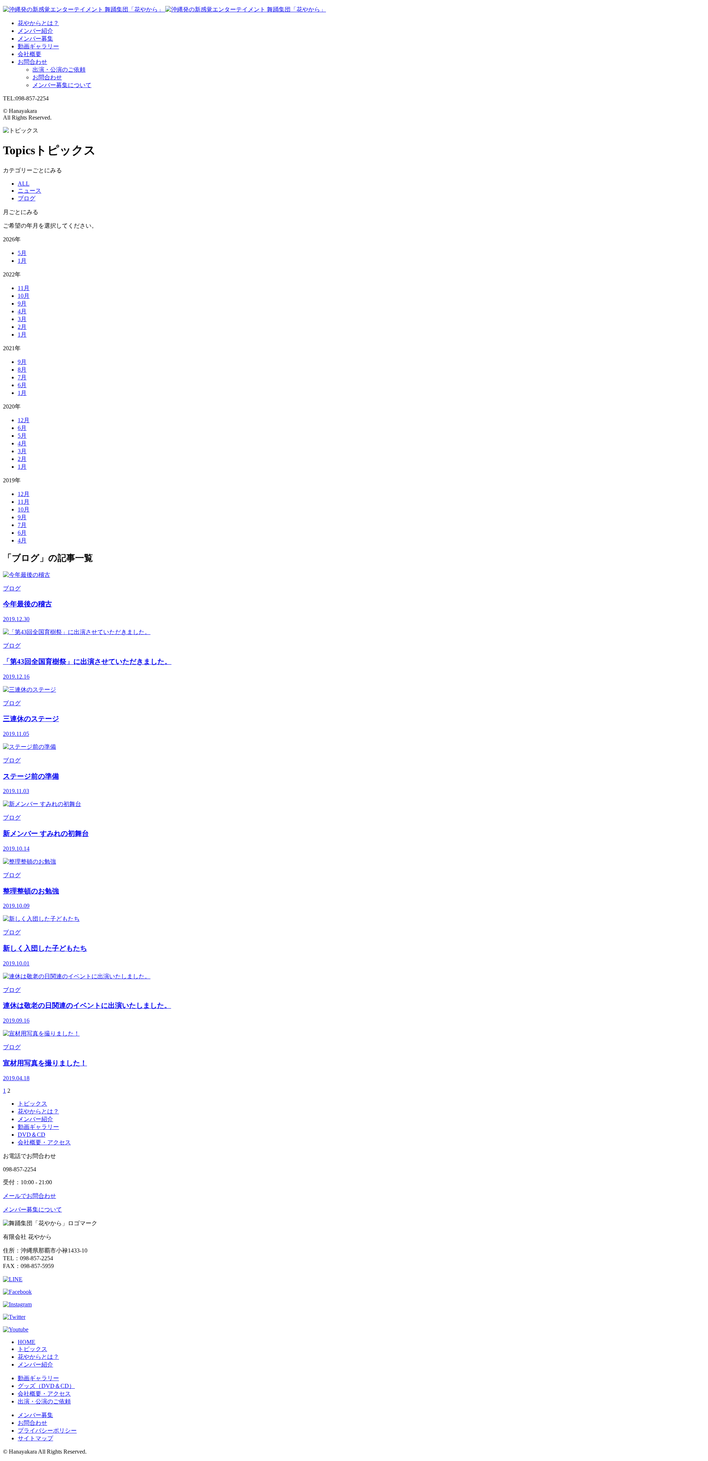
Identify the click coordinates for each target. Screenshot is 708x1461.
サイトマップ (35, 1438)
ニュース (29, 190)
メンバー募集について (61, 85)
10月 (24, 296)
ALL (24, 183)
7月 (22, 377)
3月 (22, 319)
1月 (22, 261)
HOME (26, 1342)
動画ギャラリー (38, 46)
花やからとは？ (38, 23)
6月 (22, 385)
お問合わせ (32, 62)
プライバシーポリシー (47, 1430)
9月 (22, 303)
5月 (22, 253)
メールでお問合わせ (29, 1196)
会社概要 (29, 54)
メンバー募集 (35, 38)
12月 (24, 420)
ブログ (26, 198)
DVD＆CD (31, 1134)
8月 (22, 369)
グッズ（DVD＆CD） (46, 1386)
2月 (22, 327)
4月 (22, 311)
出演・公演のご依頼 (59, 69)
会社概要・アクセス (44, 1142)
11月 (24, 288)
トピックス (32, 1103)
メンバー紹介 (35, 31)
